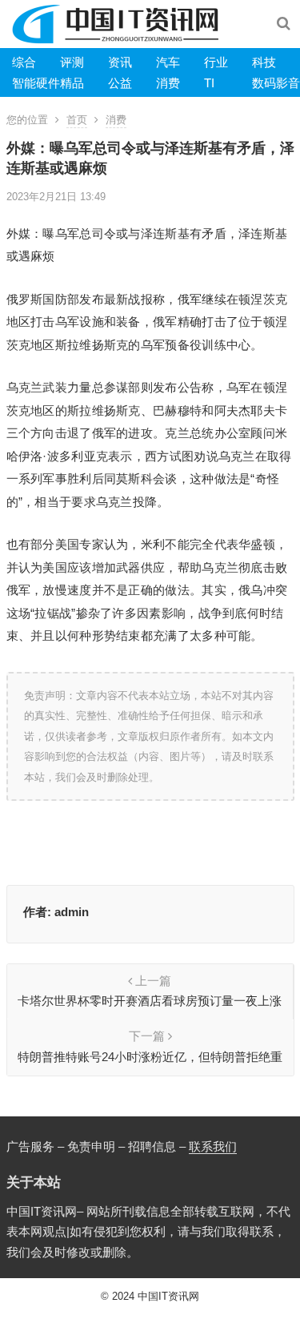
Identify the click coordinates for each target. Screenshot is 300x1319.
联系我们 (213, 1146)
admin (71, 912)
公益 (120, 83)
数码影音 (276, 83)
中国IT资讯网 (168, 1296)
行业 (216, 62)
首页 (76, 120)
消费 (168, 83)
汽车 (168, 62)
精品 (72, 83)
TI (209, 83)
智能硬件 (36, 83)
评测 (72, 62)
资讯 (120, 62)
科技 (264, 62)
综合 (24, 62)
